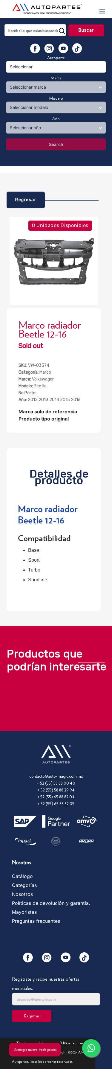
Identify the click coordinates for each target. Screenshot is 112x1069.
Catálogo (22, 876)
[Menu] (102, 9)
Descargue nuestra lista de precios (34, 1050)
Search (56, 144)
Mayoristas (24, 912)
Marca (56, 78)
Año (56, 118)
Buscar (86, 30)
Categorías (24, 885)
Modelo (56, 98)
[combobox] (35, 30)
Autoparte (56, 57)
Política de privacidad (75, 1043)
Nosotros (22, 894)
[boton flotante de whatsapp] (91, 1048)
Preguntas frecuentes (36, 921)
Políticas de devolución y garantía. (51, 903)
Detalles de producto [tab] (59, 475)
